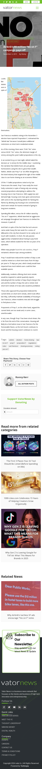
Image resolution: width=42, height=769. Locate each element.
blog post (14, 160)
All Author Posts (26, 384)
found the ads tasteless (23, 250)
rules (4, 346)
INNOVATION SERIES (10, 716)
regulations (32, 343)
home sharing (29, 340)
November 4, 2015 (10, 54)
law (38, 340)
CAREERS (5, 744)
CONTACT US (7, 748)
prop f (12, 343)
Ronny (24, 54)
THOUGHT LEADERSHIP (11, 723)
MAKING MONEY (8, 727)
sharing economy (26, 346)
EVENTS (5, 740)
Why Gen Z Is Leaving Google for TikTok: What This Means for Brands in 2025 (21, 555)
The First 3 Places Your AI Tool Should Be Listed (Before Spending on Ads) (21, 464)
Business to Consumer (13, 38)
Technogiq (25, 766)
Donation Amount (10, 408)
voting (37, 346)
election (19, 340)
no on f (5, 343)
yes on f (5, 349)
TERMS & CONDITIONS (11, 751)
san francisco (13, 346)
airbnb (11, 340)
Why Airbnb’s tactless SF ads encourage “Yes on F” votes (21, 616)
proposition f (21, 343)
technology (29, 38)
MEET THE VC (7, 719)
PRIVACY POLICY (8, 755)
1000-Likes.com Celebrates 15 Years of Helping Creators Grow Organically (21, 501)
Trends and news (11, 41)
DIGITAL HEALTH (8, 731)
